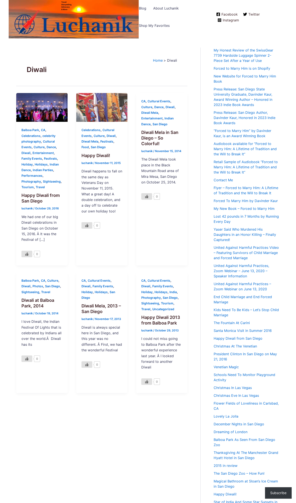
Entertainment (43, 153)
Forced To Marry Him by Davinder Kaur (246, 201)
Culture (39, 147)
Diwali (26, 153)
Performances (31, 175)
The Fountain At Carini (232, 323)
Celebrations (31, 136)
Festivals (50, 158)
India (173, 292)
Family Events (31, 158)
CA (43, 130)
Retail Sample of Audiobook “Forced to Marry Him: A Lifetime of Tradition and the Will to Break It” (246, 167)
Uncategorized (163, 309)
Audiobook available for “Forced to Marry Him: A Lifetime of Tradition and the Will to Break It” (245, 148)
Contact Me (223, 180)
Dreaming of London (230, 432)
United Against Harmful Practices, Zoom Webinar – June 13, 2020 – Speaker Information (241, 271)
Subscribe (278, 493)
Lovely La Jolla (226, 416)
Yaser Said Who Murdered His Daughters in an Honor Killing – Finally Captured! (245, 234)
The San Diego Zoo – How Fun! (239, 473)
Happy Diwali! (95, 155)
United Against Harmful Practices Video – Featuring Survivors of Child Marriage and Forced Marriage (246, 252)
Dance (51, 147)
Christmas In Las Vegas (233, 388)
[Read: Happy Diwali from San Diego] (42, 107)
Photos (38, 286)
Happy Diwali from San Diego (238, 338)
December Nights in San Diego (239, 424)
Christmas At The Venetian (235, 346)
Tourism (27, 187)
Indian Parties (43, 170)
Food (85, 147)
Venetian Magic (226, 367)
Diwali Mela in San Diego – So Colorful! (159, 138)
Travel (40, 187)
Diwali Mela (89, 141)
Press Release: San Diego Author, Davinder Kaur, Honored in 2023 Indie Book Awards (244, 117)
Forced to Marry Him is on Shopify (242, 68)
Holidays (41, 164)
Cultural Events (159, 101)
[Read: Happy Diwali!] (102, 107)
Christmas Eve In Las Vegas (236, 395)
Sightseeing (52, 181)
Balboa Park (30, 130)
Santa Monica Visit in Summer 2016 (243, 330)
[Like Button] (26, 254)
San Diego (98, 147)
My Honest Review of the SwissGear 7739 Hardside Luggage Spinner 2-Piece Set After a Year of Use (243, 55)
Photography (31, 181)
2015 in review (225, 465)
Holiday (27, 164)
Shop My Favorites (154, 25)
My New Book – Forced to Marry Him (244, 208)
